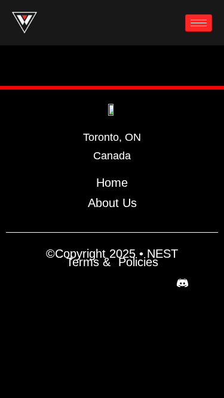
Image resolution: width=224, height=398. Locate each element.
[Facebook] (41, 282)
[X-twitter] (69, 282)
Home (112, 182)
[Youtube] (126, 282)
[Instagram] (98, 282)
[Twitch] (154, 282)
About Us (112, 202)
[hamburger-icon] (198, 23)
